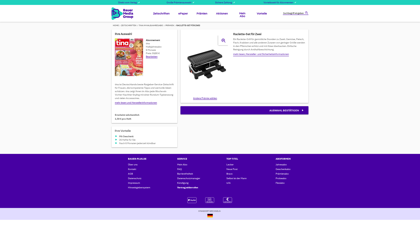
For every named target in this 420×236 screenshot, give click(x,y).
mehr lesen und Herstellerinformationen (136, 102)
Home (116, 25)
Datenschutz (134, 178)
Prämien (169, 25)
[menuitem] (161, 14)
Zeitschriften (128, 25)
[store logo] (117, 13)
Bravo (229, 173)
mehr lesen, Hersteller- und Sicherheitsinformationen (261, 54)
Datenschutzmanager (188, 178)
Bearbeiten (152, 56)
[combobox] (295, 13)
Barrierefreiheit (185, 173)
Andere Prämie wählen (205, 98)
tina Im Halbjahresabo (151, 25)
